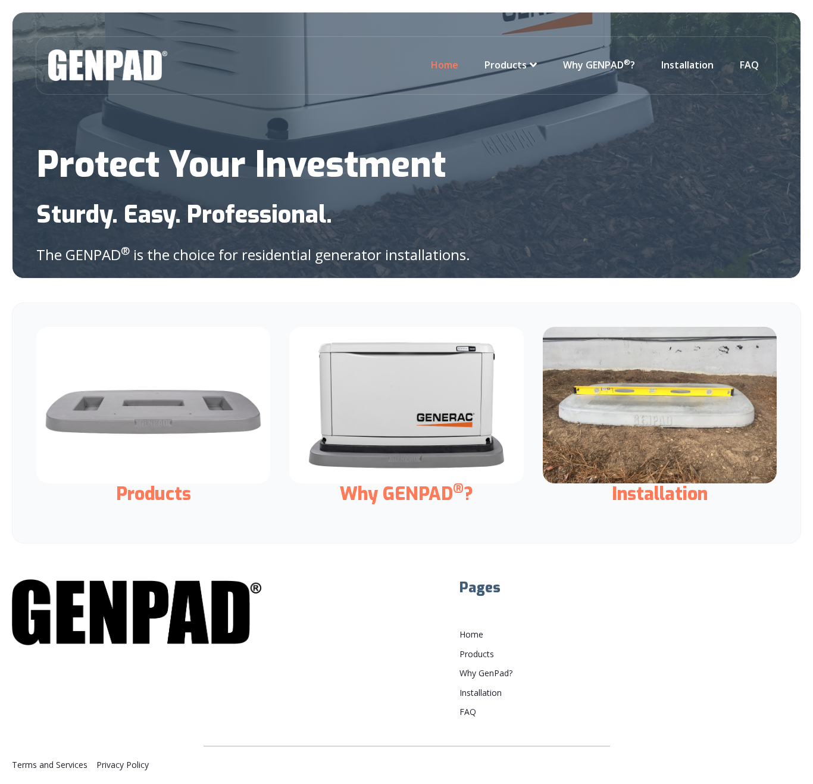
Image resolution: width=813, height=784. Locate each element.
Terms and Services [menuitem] (49, 764)
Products (505, 64)
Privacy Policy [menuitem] (122, 764)
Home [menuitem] (471, 634)
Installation (687, 64)
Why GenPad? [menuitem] (485, 673)
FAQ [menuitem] (467, 711)
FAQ (749, 64)
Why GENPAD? (599, 64)
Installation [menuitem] (480, 692)
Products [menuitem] (476, 654)
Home (444, 64)
